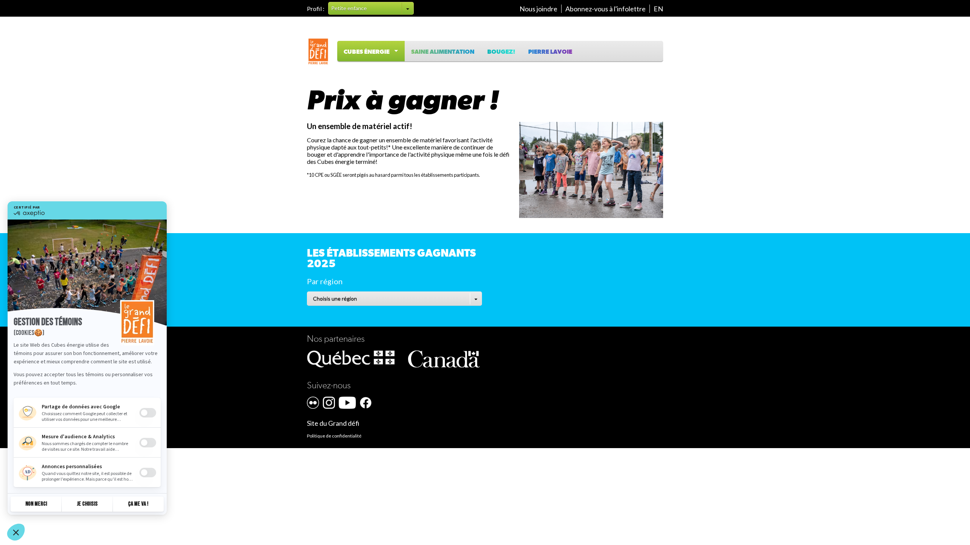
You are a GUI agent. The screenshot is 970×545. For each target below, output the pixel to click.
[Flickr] (313, 403)
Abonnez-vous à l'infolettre (605, 9)
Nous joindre (538, 9)
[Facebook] (366, 403)
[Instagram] (329, 403)
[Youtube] (347, 403)
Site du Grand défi (333, 423)
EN (658, 9)
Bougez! (501, 52)
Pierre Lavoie (550, 52)
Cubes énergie (368, 52)
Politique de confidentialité (334, 436)
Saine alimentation (442, 52)
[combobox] (371, 8)
